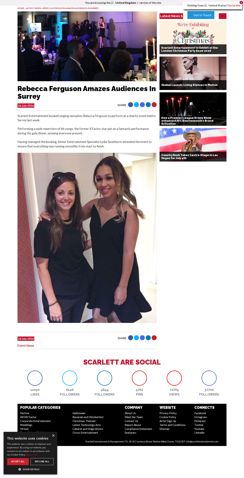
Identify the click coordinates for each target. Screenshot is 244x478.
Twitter (199, 424)
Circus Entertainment (85, 432)
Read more (32, 454)
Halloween (79, 413)
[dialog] (30, 453)
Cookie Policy (168, 417)
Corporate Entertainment (35, 421)
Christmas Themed (84, 421)
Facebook (200, 413)
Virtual (24, 428)
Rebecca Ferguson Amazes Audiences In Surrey (71, 8)
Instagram (200, 417)
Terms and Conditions (173, 424)
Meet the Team (134, 417)
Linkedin (199, 432)
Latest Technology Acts (87, 424)
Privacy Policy (168, 413)
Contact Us (131, 421)
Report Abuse (133, 424)
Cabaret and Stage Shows (88, 428)
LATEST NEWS (33, 8)
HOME (21, 8)
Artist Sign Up (168, 421)
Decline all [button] (42, 461)
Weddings (26, 424)
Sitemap (164, 428)
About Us (130, 413)
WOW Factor (28, 417)
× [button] (53, 435)
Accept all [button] (18, 461)
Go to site (234, 5)
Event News (26, 345)
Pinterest (200, 421)
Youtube (199, 428)
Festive (24, 413)
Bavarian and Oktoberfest (88, 417)
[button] (130, 104)
